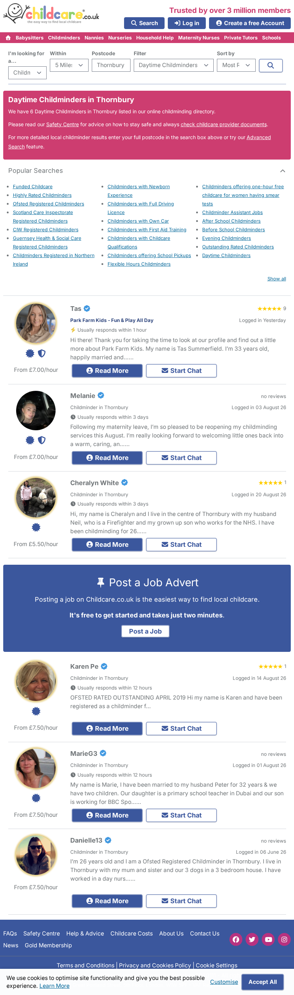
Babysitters (30, 38)
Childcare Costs (131, 933)
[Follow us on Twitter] (252, 939)
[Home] (8, 38)
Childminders (64, 38)
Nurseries (120, 38)
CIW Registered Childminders (46, 229)
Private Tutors (241, 38)
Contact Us (204, 933)
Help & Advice (85, 933)
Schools (271, 38)
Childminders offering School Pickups (149, 255)
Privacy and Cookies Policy (155, 965)
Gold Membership (48, 945)
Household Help (155, 38)
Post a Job (145, 631)
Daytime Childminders (226, 255)
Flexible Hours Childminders (139, 264)
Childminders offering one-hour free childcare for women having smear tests (243, 195)
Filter (140, 53)
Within (58, 53)
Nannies (94, 38)
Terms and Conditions (85, 965)
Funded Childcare (33, 186)
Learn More (54, 985)
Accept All (262, 982)
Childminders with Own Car (138, 221)
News (10, 945)
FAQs (10, 933)
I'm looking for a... (26, 57)
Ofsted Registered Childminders (48, 204)
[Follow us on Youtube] (268, 939)
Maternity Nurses (199, 38)
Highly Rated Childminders (42, 195)
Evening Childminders (226, 238)
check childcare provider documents (224, 124)
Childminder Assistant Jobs (232, 212)
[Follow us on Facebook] (235, 939)
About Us (171, 933)
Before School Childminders (233, 229)
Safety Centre (62, 124)
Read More (111, 370)
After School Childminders (231, 221)
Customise (224, 982)
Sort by (225, 53)
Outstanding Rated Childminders (238, 247)
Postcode (103, 53)
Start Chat (185, 370)
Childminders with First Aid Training (147, 229)
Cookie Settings (216, 965)
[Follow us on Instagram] (284, 939)
